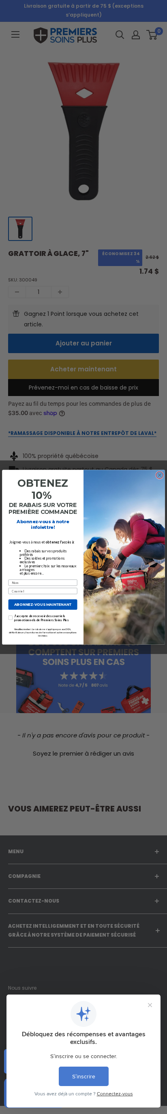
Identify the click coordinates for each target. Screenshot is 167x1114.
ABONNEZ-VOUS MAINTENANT (43, 604)
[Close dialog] (159, 475)
